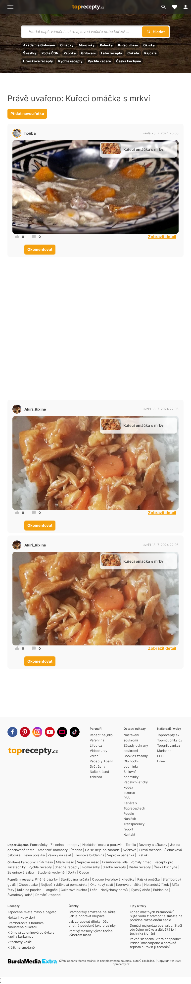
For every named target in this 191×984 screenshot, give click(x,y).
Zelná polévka (34, 855)
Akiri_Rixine (35, 409)
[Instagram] (37, 732)
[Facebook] (12, 732)
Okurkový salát (101, 885)
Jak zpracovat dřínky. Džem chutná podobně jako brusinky (92, 923)
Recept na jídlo (101, 735)
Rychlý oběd (140, 890)
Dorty (72, 872)
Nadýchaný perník (114, 890)
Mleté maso (65, 862)
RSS (127, 798)
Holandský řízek (156, 885)
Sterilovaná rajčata (75, 879)
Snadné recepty (67, 867)
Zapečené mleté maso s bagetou (32, 912)
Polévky (106, 45)
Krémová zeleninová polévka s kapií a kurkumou (30, 934)
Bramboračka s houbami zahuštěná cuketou (25, 925)
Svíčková (129, 850)
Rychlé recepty (70, 61)
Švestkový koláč (19, 895)
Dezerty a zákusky (153, 845)
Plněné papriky (46, 879)
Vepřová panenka (120, 855)
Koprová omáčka (128, 885)
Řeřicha (76, 850)
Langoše (51, 890)
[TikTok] (75, 732)
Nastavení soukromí (131, 737)
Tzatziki (142, 855)
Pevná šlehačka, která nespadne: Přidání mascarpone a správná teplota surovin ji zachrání (155, 943)
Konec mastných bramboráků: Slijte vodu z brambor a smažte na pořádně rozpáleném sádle (156, 916)
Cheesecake (28, 885)
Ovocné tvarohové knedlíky (113, 879)
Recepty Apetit (101, 761)
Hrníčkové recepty (38, 61)
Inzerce (129, 793)
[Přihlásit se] (185, 7)
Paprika (70, 53)
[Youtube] (50, 732)
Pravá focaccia (150, 850)
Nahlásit (130, 819)
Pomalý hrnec (141, 862)
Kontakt (129, 834)
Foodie (129, 813)
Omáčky (67, 45)
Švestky (29, 53)
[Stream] (62, 732)
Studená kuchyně (51, 872)
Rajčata (150, 53)
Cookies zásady (136, 756)
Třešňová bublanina (89, 855)
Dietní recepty (140, 867)
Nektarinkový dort (21, 917)
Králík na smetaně (21, 947)
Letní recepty (111, 53)
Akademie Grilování (39, 45)
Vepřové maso (88, 862)
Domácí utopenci (48, 895)
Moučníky (87, 45)
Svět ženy (97, 766)
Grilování (88, 53)
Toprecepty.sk (168, 735)
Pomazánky (39, 845)
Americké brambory (53, 850)
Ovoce (84, 872)
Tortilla (131, 845)
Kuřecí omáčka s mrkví (143, 149)
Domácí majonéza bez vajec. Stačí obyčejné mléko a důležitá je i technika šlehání (156, 929)
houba (30, 133)
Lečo (93, 890)
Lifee (161, 761)
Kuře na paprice (29, 890)
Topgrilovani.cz (168, 745)
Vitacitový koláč (19, 942)
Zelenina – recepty (64, 845)
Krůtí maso (45, 862)
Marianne (164, 751)
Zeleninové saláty (21, 872)
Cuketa (133, 53)
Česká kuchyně (128, 61)
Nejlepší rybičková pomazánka (64, 885)
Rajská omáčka (148, 879)
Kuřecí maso (128, 45)
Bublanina (160, 890)
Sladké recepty (114, 867)
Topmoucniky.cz (169, 740)
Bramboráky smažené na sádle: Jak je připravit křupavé (93, 914)
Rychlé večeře (99, 61)
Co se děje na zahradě (102, 850)
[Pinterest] (25, 732)
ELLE (161, 756)
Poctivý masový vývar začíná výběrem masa (90, 933)
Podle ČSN (50, 53)
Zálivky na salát (59, 855)
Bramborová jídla (115, 862)
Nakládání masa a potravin (102, 845)
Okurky (149, 45)
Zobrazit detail (162, 236)
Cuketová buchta (74, 890)
